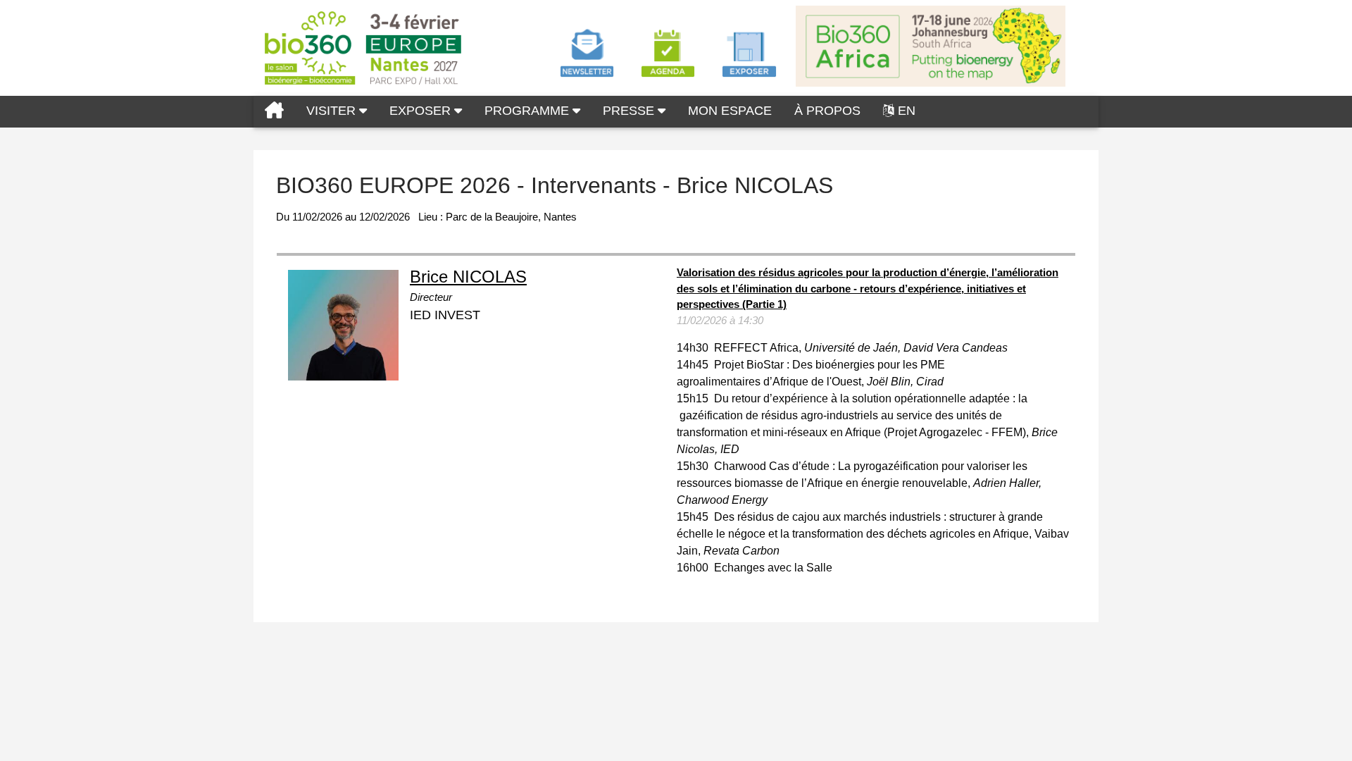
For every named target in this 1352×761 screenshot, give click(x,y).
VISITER (332, 111)
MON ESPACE (730, 111)
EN (906, 111)
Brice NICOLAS (468, 276)
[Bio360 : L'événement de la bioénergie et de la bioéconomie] (274, 112)
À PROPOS (827, 111)
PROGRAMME (528, 111)
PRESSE (630, 111)
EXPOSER (421, 111)
